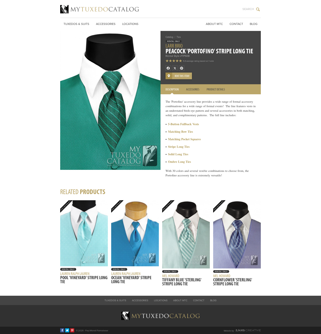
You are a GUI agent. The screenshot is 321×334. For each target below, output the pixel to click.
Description (172, 89)
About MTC (214, 24)
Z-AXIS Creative (248, 330)
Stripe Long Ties (179, 146)
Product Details (216, 89)
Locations (130, 24)
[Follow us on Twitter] (67, 330)
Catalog (169, 37)
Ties (179, 37)
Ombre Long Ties (179, 161)
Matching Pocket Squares (184, 139)
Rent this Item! (182, 76)
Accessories (106, 24)
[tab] (172, 89)
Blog (253, 24)
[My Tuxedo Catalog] (99, 9)
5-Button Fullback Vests (183, 124)
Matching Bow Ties (180, 131)
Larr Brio (174, 45)
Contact (236, 24)
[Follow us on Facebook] (62, 330)
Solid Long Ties (178, 154)
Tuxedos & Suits (76, 24)
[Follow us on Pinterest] (72, 330)
